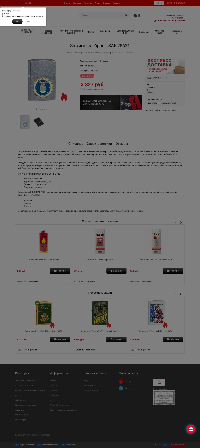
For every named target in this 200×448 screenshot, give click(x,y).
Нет (28, 21)
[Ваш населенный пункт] (195, 413)
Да (17, 21)
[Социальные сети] (191, 429)
